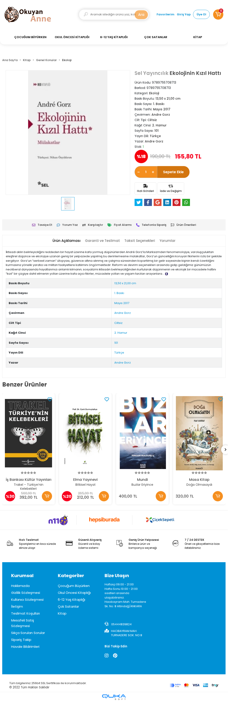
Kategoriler (71, 575)
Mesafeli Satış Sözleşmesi (22, 623)
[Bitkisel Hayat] (85, 433)
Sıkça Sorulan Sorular (28, 632)
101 (116, 343)
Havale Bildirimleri (25, 646)
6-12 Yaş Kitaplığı (71, 599)
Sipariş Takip (21, 639)
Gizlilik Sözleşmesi (25, 592)
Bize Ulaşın (117, 575)
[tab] (66, 241)
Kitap (62, 613)
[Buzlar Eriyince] (142, 433)
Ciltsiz (118, 323)
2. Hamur (120, 333)
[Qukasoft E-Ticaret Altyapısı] (114, 697)
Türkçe (119, 352)
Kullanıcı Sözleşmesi (27, 599)
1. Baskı (119, 293)
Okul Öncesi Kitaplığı (74, 592)
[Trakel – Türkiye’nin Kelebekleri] (28, 433)
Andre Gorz (122, 313)
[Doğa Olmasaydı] (199, 433)
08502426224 (136, 613)
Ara (141, 14)
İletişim (17, 606)
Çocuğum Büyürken (74, 585)
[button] (218, 14)
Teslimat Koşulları (25, 613)
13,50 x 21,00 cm (125, 283)
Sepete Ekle (173, 172)
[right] (226, 450)
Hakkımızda (20, 585)
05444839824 (121, 624)
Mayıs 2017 (121, 303)
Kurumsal (22, 575)
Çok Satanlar (68, 606)
